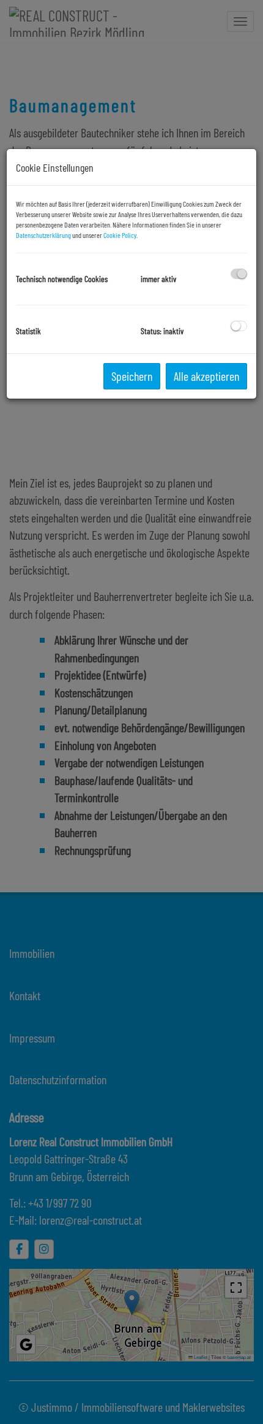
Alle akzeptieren (206, 376)
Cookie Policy (119, 235)
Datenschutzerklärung (43, 235)
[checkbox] (239, 274)
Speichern (131, 376)
